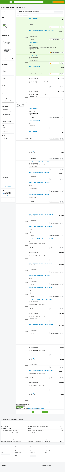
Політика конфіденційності (19, 450)
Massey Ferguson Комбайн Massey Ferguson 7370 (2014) (39, 275)
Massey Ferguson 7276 (33, 18)
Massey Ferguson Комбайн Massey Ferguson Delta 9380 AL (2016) (41, 324)
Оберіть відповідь (20, 106)
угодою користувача (41, 408)
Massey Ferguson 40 (33, 151)
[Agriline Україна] (4, 1)
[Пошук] (15, 1)
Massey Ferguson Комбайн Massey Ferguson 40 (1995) (39, 172)
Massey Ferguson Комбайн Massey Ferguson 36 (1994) (39, 161)
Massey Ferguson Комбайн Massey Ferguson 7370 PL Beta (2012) (41, 287)
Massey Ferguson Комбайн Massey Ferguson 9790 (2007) (39, 182)
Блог (16, 455)
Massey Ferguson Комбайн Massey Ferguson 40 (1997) (39, 194)
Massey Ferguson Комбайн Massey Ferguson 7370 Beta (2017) (40, 226)
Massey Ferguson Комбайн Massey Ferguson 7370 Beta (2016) (40, 263)
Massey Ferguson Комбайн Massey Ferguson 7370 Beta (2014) (40, 345)
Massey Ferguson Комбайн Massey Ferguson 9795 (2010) (39, 393)
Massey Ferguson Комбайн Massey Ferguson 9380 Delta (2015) (40, 358)
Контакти (2, 452)
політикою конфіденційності (32, 408)
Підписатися (19, 407)
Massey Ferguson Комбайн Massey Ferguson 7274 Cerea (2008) (40, 370)
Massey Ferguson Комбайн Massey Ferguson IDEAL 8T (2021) (40, 299)
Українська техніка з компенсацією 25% (21, 458)
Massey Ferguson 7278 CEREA (34, 66)
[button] (60, 27)
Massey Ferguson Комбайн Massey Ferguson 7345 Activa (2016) (41, 214)
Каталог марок (17, 457)
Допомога (2, 450)
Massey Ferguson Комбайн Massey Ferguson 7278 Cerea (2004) (11, 439)
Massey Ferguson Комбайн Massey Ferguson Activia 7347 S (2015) (41, 30)
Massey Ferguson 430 (33, 55)
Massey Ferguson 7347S (33, 42)
